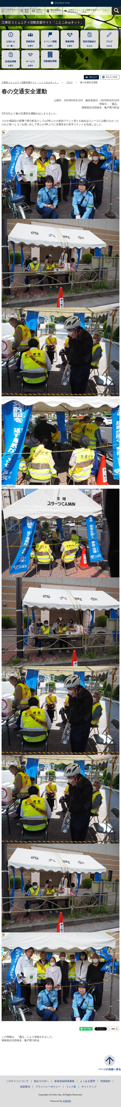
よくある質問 (87, 1081)
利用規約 (105, 1081)
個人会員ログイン (56, 11)
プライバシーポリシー (48, 1086)
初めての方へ (41, 1081)
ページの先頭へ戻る (109, 1069)
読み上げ (93, 77)
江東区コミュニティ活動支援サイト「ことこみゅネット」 (30, 82)
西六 (114, 104)
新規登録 (27, 11)
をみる (89, 43)
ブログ (69, 82)
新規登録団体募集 (64, 1081)
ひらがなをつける (62, 3)
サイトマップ (88, 1086)
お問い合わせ (39, 11)
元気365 (67, 1101)
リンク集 (71, 1086)
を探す (30, 43)
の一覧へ (10, 43)
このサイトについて (11, 11)
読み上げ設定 (111, 77)
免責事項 (25, 1086)
